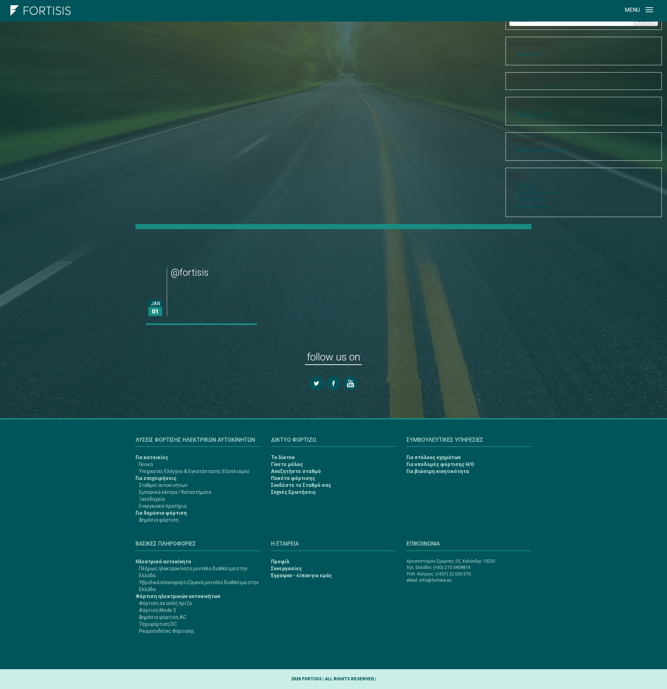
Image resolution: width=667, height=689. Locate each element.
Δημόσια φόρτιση (159, 520)
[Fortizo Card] (15, 658)
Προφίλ (280, 561)
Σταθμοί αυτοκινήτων (163, 485)
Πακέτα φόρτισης (293, 478)
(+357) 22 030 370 (453, 573)
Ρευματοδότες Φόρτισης (167, 631)
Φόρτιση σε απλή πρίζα (165, 603)
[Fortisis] (40, 8)
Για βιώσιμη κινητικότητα (437, 471)
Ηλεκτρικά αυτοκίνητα (163, 561)
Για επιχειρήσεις (155, 478)
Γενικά (146, 464)
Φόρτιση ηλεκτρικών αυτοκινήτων (177, 596)
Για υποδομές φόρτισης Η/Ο (440, 464)
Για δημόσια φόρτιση (161, 513)
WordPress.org (532, 206)
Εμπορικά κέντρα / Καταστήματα (175, 492)
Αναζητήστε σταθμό (296, 471)
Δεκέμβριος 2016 (535, 114)
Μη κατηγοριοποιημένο (542, 150)
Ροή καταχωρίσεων (538, 192)
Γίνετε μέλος (287, 464)
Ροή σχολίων (531, 199)
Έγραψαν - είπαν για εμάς (301, 575)
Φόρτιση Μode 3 (157, 610)
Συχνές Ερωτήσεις (293, 492)
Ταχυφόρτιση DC (158, 624)
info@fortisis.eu (435, 580)
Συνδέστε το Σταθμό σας (301, 485)
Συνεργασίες (286, 568)
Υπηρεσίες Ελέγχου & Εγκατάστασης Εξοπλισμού (194, 471)
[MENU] (649, 10)
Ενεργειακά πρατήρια (163, 506)
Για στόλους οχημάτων (433, 457)
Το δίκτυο (283, 457)
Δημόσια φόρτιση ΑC (162, 617)
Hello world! (528, 54)
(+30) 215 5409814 (451, 567)
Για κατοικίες (151, 457)
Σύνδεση (525, 185)
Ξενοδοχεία (152, 499)
